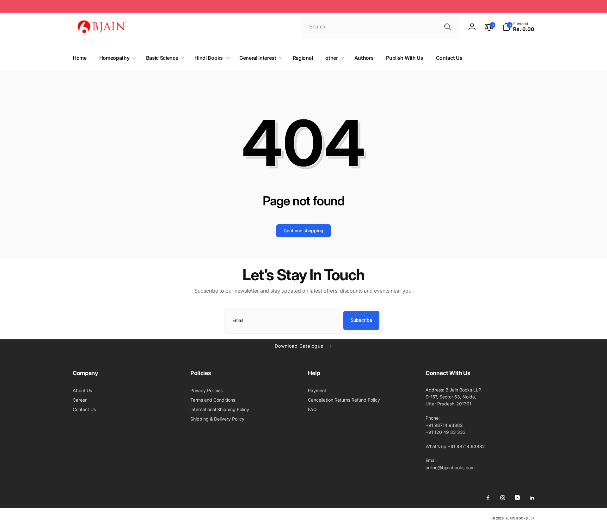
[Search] (447, 27)
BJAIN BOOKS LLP (520, 518)
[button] (518, 27)
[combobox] (380, 27)
